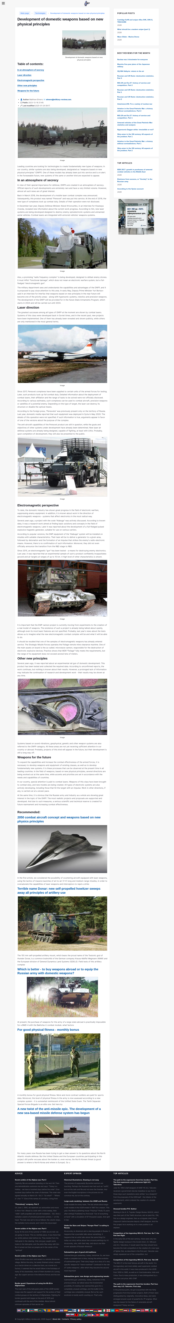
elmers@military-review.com (58, 99)
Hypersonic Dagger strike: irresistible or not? (135, 130)
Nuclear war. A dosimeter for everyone (132, 59)
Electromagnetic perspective (30, 80)
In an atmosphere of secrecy (30, 70)
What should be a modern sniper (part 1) (133, 29)
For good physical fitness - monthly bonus (48, 1029)
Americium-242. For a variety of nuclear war (134, 104)
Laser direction (24, 75)
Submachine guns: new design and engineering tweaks (86, 1276)
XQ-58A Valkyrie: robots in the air (130, 71)
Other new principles (27, 85)
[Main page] (87, 3)
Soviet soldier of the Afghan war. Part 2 (30, 1180)
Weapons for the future (28, 91)
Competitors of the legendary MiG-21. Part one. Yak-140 (135, 1260)
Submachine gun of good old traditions (80, 1252)
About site (56, 1319)
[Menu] (3, 3)
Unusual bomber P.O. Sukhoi (124, 1209)
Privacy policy (75, 1319)
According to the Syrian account (130, 189)
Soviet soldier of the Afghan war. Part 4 (30, 1228)
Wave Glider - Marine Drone (128, 37)
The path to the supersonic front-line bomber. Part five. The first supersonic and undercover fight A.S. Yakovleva (135, 1182)
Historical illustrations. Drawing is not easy (81, 1180)
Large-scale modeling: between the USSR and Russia (85, 1201)
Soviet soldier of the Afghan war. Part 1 (30, 1256)
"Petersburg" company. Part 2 (27, 1204)
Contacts (65, 1319)
